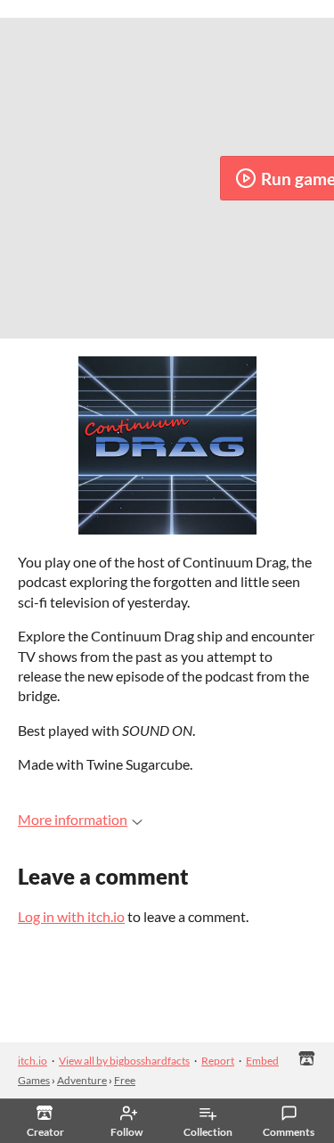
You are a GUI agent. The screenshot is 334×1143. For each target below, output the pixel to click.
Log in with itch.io (71, 916)
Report (217, 1060)
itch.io (32, 1060)
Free (124, 1080)
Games (34, 1080)
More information (72, 819)
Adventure (82, 1080)
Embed (262, 1060)
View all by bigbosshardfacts (124, 1060)
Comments (288, 1132)
